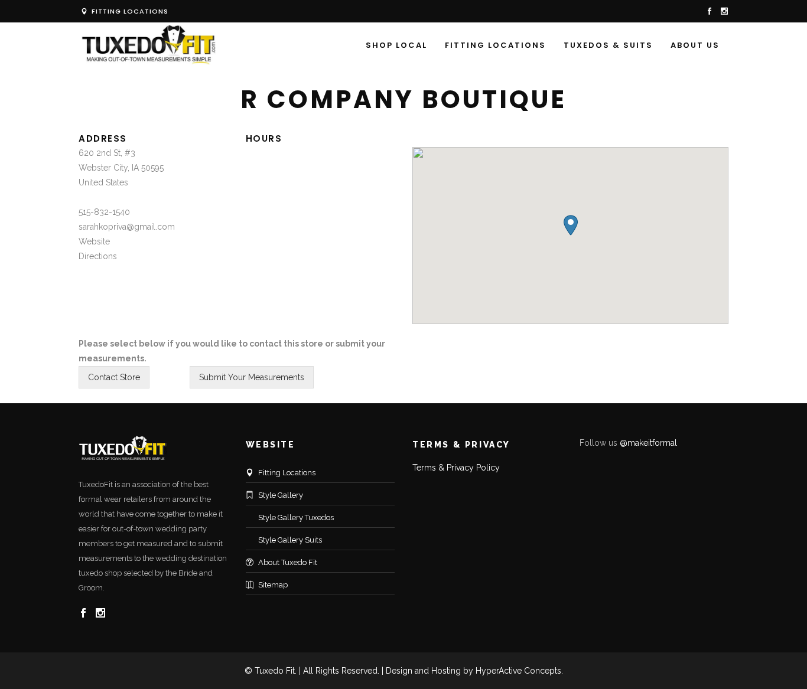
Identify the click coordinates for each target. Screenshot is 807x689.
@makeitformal (648, 443)
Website (94, 241)
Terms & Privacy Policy (456, 467)
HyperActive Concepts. (519, 670)
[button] (571, 225)
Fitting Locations (128, 11)
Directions (98, 256)
